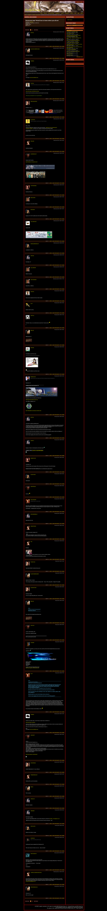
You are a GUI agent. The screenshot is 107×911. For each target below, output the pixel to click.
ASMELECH (33, 798)
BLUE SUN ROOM (51, 13)
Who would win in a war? (70, 33)
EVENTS (71, 13)
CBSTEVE (32, 291)
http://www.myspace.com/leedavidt (31, 754)
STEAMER (32, 642)
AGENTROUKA (33, 486)
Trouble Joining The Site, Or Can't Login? (73, 42)
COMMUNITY (57, 13)
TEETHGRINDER (33, 279)
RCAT (32, 673)
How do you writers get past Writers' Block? (73, 51)
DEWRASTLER (33, 458)
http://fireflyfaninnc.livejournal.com (31, 161)
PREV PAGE (27, 901)
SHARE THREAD (69, 19)
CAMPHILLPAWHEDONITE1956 (36, 872)
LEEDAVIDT (33, 735)
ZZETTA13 (32, 315)
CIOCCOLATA (33, 826)
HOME (41, 13)
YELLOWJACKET (34, 221)
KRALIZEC (32, 141)
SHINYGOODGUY (34, 853)
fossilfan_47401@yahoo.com (55, 818)
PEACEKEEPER (33, 499)
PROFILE (45, 13)
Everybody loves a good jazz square (72, 31)
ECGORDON (33, 119)
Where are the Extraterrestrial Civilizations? (73, 40)
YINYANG (32, 83)
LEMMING (32, 714)
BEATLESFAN (33, 197)
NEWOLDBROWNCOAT (35, 243)
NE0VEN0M (33, 209)
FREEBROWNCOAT (34, 774)
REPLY (51, 46)
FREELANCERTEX (34, 101)
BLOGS (62, 13)
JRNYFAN (32, 255)
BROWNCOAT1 (33, 376)
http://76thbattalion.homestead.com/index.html (33, 410)
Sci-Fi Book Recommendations (71, 49)
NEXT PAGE (36, 901)
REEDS (32, 786)
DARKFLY (32, 440)
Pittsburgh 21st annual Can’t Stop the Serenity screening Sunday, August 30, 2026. (73, 35)
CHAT (75, 13)
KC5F (32, 303)
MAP (78, 13)
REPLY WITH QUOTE (56, 46)
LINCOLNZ (32, 625)
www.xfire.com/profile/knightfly (37, 450)
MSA (31, 541)
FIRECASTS (67, 13)
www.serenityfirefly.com (34, 77)
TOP (60, 46)
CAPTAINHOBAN (33, 185)
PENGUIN (32, 347)
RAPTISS (31, 22)
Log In (81, 2)
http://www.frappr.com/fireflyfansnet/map (32, 91)
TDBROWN (32, 810)
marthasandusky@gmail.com (31, 881)
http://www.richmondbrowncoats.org (32, 399)
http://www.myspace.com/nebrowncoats (32, 667)
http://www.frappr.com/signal (30, 722)
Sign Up (78, 2)
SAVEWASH (33, 838)
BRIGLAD (32, 330)
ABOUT (82, 13)
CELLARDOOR (33, 267)
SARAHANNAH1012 (34, 887)
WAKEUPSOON (33, 526)
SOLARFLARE (33, 474)
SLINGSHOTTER (33, 587)
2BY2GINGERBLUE (34, 514)
